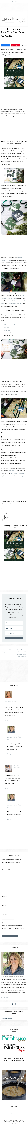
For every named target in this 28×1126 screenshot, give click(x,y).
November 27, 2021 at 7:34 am (13, 702)
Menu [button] (15, 1)
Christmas (4, 40)
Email (4, 905)
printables (6, 458)
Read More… (5, 997)
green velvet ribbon (14, 303)
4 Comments (20, 584)
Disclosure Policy (5, 1122)
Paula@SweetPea (10, 701)
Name (4, 897)
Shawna (16, 765)
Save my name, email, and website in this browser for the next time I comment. (13, 928)
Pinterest (11, 470)
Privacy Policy (16, 1122)
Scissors (7, 330)
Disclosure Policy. (18, 115)
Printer (6, 327)
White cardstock (9, 325)
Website (5, 914)
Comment (6, 870)
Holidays (10, 40)
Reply (6, 720)
